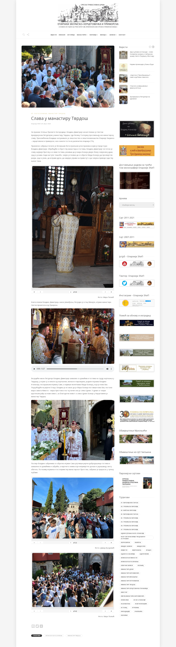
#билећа (138, 542)
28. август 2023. (46, 124)
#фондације (125, 611)
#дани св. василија (128, 554)
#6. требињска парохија (129, 526)
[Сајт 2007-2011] (136, 244)
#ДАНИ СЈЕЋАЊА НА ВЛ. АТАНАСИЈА (132, 533)
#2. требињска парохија (129, 506)
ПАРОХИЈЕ (93, 35)
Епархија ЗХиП (36, 124)
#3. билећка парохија (128, 510)
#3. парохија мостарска (129, 514)
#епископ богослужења (54, 635)
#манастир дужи (127, 569)
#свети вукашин (141, 604)
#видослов (141, 546)
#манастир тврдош (74, 635)
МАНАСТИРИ (81, 35)
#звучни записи (127, 565)
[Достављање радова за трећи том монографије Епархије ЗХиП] (134, 180)
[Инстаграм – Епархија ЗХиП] (136, 303)
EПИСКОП (62, 35)
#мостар (124, 592)
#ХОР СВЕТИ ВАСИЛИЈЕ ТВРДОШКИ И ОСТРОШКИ (133, 537)
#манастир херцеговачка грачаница (134, 588)
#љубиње (124, 615)
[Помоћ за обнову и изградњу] (136, 323)
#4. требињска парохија (129, 522)
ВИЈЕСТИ (54, 35)
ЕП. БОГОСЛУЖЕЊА (39, 113)
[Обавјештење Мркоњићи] (136, 439)
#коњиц (141, 565)
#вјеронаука (136, 550)
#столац (124, 607)
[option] (136, 77)
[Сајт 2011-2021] (136, 224)
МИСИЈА (103, 35)
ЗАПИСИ (112, 35)
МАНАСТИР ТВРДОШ (56, 113)
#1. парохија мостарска (129, 503)
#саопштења (125, 604)
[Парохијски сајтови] (136, 483)
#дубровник (144, 554)
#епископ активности (129, 558)
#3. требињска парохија (129, 518)
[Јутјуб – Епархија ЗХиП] (136, 263)
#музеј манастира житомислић (132, 596)
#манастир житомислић (130, 573)
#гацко (148, 550)
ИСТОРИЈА (71, 35)
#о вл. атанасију (139, 600)
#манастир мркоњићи (129, 577)
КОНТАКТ (122, 35)
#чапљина (138, 611)
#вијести (124, 550)
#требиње (135, 607)
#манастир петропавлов (130, 581)
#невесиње (125, 600)
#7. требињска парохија (129, 529)
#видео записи (126, 546)
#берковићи (125, 542)
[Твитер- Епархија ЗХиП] (136, 283)
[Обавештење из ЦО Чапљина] (136, 460)
